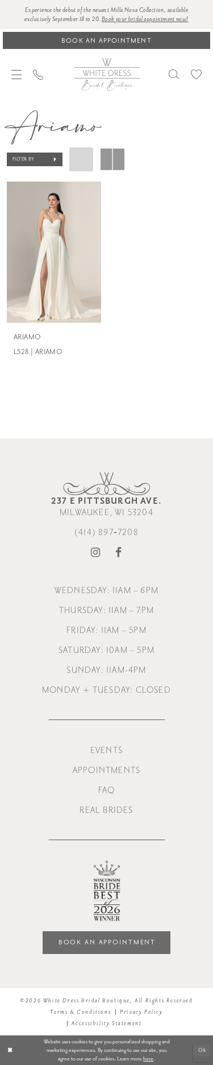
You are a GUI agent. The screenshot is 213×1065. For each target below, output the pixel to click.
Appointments (106, 770)
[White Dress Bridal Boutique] (107, 74)
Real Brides (106, 810)
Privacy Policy (141, 1012)
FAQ (106, 790)
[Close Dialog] (10, 1050)
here (148, 1058)
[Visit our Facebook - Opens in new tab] (118, 553)
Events (106, 750)
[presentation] (54, 252)
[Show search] (174, 74)
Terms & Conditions (80, 1012)
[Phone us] (38, 74)
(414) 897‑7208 (106, 532)
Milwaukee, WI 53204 (106, 506)
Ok (202, 1049)
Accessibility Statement (107, 1023)
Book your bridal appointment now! (145, 19)
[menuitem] (16, 74)
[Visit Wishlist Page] (196, 74)
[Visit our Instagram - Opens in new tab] (96, 553)
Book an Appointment (107, 942)
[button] (16, 74)
